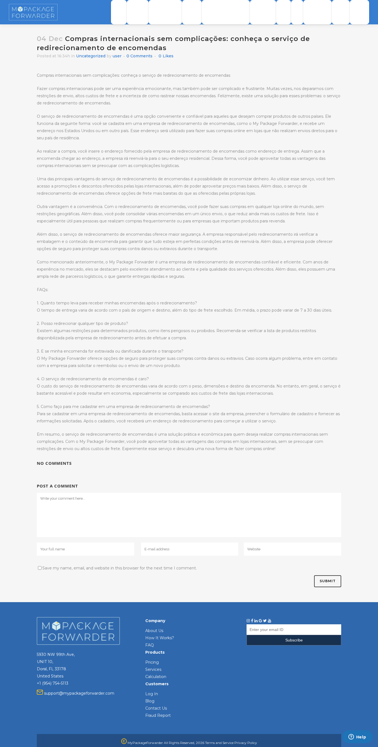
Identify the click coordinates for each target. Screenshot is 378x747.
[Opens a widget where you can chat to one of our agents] (357, 737)
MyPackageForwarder (145, 743)
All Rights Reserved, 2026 (184, 743)
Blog (149, 701)
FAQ (149, 645)
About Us (154, 630)
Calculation (155, 676)
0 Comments (139, 55)
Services (153, 669)
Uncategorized (90, 55)
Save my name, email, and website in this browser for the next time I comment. (119, 568)
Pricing (152, 662)
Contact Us (156, 708)
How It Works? (159, 637)
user (117, 55)
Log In (151, 693)
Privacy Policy (245, 743)
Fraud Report (158, 715)
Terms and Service (219, 743)
